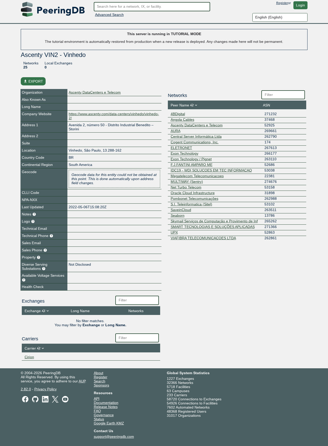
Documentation (106, 403)
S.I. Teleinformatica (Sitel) (191, 204)
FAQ (97, 411)
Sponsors (101, 385)
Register (282, 3)
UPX (174, 232)
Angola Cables (182, 119)
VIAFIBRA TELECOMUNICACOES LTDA (203, 238)
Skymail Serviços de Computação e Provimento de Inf (214, 221)
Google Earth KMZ (109, 423)
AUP (82, 381)
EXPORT (33, 81)
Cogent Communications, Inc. (195, 142)
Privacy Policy (45, 389)
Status (99, 419)
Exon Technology (184, 153)
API (96, 399)
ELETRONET (181, 148)
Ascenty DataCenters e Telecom (95, 92)
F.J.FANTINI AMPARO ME (191, 165)
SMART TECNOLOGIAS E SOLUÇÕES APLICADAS (213, 227)
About (98, 373)
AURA (175, 131)
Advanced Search (109, 15)
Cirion (29, 357)
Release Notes (106, 407)
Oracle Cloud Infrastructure (193, 193)
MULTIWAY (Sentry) (187, 182)
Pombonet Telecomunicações (194, 198)
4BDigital (178, 114)
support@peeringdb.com (114, 436)
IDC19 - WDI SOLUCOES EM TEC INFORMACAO (211, 170)
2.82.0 (26, 389)
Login (300, 5)
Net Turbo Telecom (186, 187)
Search (99, 381)
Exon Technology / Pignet (191, 159)
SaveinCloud (181, 210)
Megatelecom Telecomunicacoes (197, 176)
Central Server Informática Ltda (196, 136)
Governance (104, 415)
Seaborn (177, 215)
